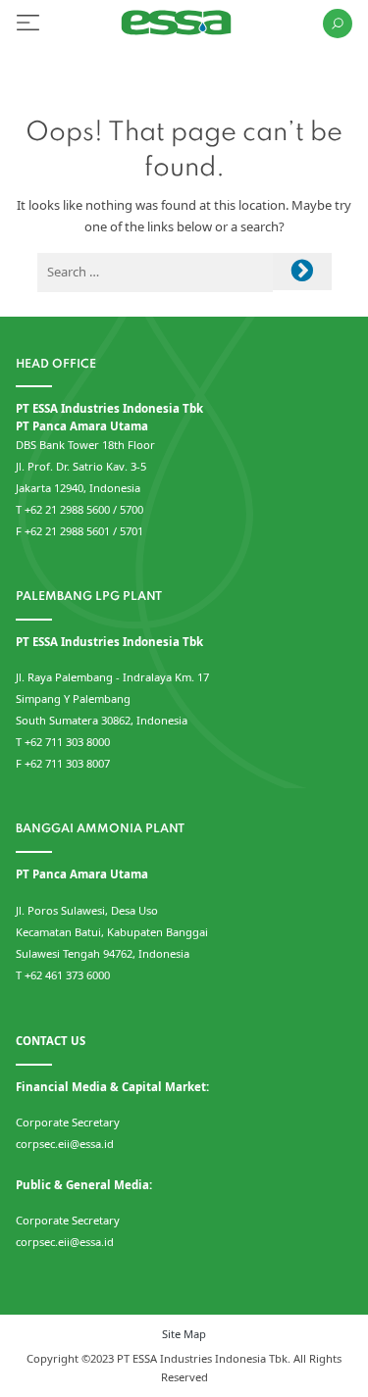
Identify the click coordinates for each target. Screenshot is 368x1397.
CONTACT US (50, 1040)
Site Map (184, 1333)
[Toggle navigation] (28, 23)
